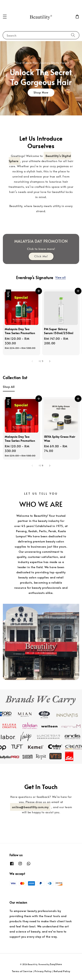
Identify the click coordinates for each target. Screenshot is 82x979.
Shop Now (41, 92)
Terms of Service (22, 971)
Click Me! (41, 256)
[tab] (9, 386)
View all (60, 277)
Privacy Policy (43, 971)
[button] (5, 16)
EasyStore (56, 964)
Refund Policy (62, 971)
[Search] (73, 35)
